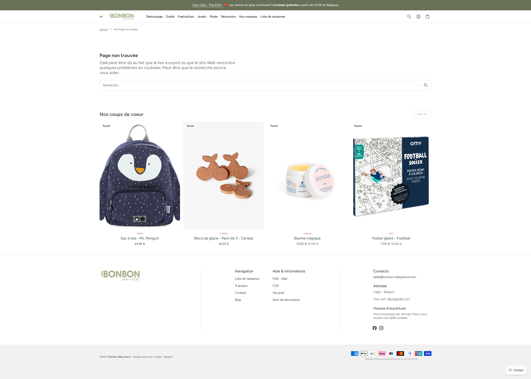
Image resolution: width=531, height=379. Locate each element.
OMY (391, 233)
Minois (307, 233)
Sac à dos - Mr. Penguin (140, 238)
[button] (409, 16)
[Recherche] (425, 85)
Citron (224, 233)
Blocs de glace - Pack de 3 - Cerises (223, 238)
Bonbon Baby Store (119, 356)
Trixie (140, 233)
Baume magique (307, 238)
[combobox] (260, 85)
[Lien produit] (140, 184)
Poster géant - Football (391, 238)
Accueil (104, 29)
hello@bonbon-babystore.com (394, 277)
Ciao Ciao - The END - (207, 5)
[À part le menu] (104, 16)
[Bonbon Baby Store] (122, 16)
